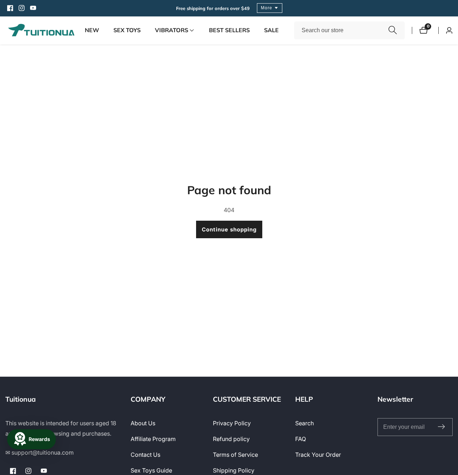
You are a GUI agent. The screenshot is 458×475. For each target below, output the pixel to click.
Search (304, 423)
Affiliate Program (153, 438)
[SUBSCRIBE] (441, 427)
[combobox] (349, 30)
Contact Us (145, 454)
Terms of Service (235, 454)
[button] (171, 30)
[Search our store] (392, 30)
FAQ (300, 438)
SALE (271, 30)
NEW (92, 30)
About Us (143, 423)
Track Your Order (318, 454)
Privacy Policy (232, 423)
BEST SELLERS (229, 30)
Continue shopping (229, 229)
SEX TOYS (127, 30)
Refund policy (231, 438)
